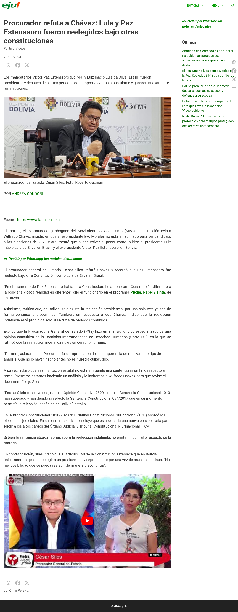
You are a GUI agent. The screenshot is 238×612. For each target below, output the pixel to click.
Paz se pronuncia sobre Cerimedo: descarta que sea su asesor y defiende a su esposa (206, 90)
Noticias (193, 5)
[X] (27, 65)
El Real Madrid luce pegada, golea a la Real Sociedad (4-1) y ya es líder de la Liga (208, 75)
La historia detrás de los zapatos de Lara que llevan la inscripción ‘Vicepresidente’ (207, 105)
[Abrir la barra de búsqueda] (233, 5)
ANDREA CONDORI (27, 193)
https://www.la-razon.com (38, 219)
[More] (234, 88)
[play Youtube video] (87, 521)
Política (9, 48)
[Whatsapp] (8, 65)
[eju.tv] (12, 5)
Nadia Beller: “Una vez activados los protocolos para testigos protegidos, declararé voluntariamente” (208, 121)
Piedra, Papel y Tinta (147, 292)
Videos (20, 48)
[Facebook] (17, 65)
